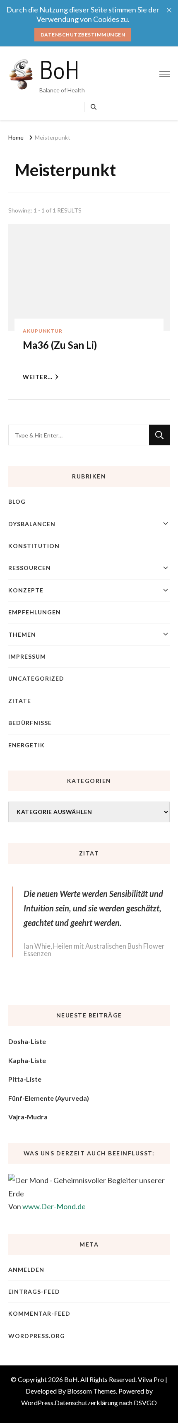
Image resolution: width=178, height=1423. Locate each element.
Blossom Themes (91, 1391)
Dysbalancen (31, 523)
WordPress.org (36, 1335)
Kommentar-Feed (39, 1313)
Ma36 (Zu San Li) (60, 345)
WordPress (37, 1402)
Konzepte (25, 590)
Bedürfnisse (30, 722)
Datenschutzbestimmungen (83, 34)
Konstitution (34, 545)
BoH (59, 69)
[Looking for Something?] (78, 435)
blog (17, 501)
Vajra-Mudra (28, 1117)
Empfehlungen (34, 612)
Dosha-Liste (27, 1041)
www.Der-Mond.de (54, 1206)
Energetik (26, 745)
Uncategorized (36, 678)
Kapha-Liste (27, 1060)
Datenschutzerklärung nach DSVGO (106, 1402)
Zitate (19, 700)
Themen (22, 634)
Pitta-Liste (24, 1079)
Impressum (27, 656)
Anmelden (26, 1269)
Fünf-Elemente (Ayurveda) (48, 1098)
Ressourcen (29, 567)
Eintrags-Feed (34, 1291)
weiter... (38, 376)
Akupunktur (43, 331)
